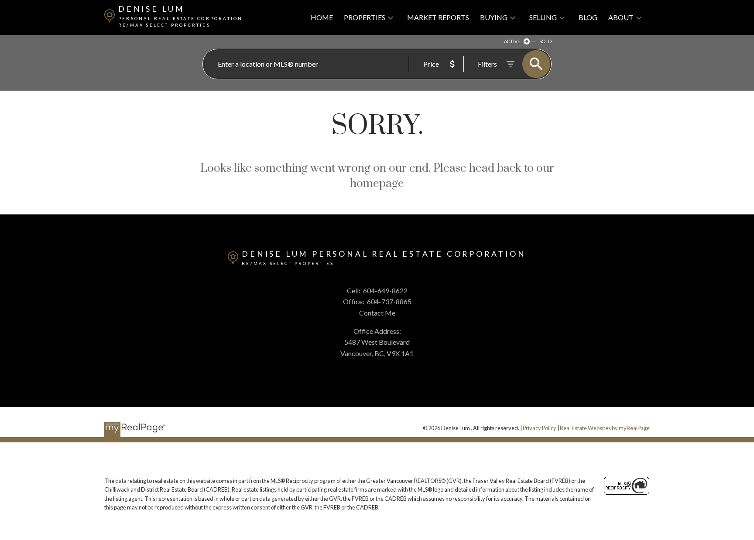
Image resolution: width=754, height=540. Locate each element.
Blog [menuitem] (588, 17)
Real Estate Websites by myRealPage (605, 428)
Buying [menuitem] (493, 17)
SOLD (545, 41)
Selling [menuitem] (543, 17)
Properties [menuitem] (364, 17)
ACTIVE (512, 41)
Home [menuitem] (322, 17)
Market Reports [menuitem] (438, 17)
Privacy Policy (539, 428)
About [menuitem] (621, 17)
